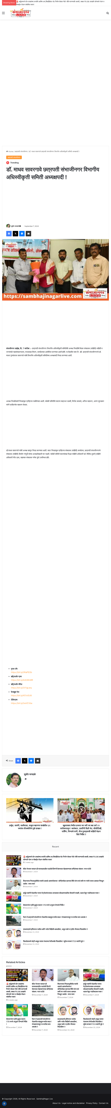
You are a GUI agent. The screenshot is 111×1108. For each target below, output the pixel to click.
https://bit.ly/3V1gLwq (21, 687)
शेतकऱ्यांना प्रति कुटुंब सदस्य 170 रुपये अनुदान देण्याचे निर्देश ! (44, 905)
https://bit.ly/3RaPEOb (21, 672)
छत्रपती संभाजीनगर (21, 151)
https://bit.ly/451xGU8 (21, 695)
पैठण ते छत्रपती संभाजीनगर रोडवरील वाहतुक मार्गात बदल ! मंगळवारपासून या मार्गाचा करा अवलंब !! (55, 917)
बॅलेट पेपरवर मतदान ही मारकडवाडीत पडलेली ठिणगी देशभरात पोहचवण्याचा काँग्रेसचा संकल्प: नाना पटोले (57, 869)
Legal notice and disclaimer (73, 1103)
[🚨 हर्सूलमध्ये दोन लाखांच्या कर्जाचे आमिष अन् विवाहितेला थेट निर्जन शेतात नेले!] (13, 860)
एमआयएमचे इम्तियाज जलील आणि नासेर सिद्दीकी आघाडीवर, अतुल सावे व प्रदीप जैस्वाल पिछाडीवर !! (55, 929)
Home (10, 151)
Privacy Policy (91, 1103)
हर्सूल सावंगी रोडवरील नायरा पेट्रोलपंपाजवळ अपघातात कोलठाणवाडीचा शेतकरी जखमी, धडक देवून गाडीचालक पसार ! (61, 893)
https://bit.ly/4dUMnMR (22, 680)
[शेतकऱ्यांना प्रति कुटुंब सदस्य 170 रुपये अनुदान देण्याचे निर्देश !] (13, 909)
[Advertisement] (55, 41)
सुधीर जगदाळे (15, 226)
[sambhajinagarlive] (22, 13)
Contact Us (103, 1103)
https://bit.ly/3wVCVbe (21, 703)
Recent (55, 846)
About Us (57, 1103)
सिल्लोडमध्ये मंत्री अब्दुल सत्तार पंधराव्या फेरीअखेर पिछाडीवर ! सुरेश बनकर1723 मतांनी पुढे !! (53, 941)
